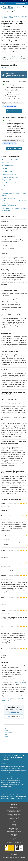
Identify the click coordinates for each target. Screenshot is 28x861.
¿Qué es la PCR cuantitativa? (10, 177)
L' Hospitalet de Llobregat (10, 732)
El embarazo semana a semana (14, 810)
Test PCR (4, 168)
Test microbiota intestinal (16, 792)
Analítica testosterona (5, 796)
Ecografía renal (12, 784)
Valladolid (7, 738)
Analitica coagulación (5, 798)
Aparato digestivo (9, 766)
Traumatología (23, 770)
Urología (2, 772)
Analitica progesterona (14, 796)
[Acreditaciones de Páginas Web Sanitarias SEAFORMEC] (9, 848)
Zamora (6, 740)
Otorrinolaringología (16, 770)
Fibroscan (18, 782)
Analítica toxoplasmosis (20, 794)
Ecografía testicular (5, 784)
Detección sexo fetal (19, 784)
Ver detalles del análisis (14, 111)
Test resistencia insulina (5, 792)
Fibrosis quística (12, 782)
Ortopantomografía (4, 782)
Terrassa (6, 741)
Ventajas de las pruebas (9, 174)
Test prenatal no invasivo (6, 778)
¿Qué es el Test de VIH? (8, 198)
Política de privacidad (14, 828)
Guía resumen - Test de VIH (10, 160)
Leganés (6, 736)
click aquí (7, 699)
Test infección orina (4, 794)
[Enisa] (19, 848)
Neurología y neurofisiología (6, 770)
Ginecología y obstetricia (16, 768)
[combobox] (8, 11)
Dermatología (21, 766)
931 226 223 (15, 712)
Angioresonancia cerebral (6, 786)
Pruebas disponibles (8, 165)
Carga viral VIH (6, 180)
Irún (5, 726)
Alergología (3, 766)
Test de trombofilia (15, 778)
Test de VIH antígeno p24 (9, 183)
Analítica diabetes (23, 796)
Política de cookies (14, 829)
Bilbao (6, 728)
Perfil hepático (12, 794)
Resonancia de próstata (15, 780)
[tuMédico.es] (7, 7)
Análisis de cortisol (13, 798)
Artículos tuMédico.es (14, 817)
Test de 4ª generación (8, 171)
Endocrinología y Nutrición (6, 768)
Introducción (5, 162)
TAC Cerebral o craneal (5, 780)
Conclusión (5, 185)
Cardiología (15, 766)
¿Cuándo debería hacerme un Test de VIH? (14, 201)
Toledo (6, 734)
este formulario (20, 682)
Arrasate (6, 730)
